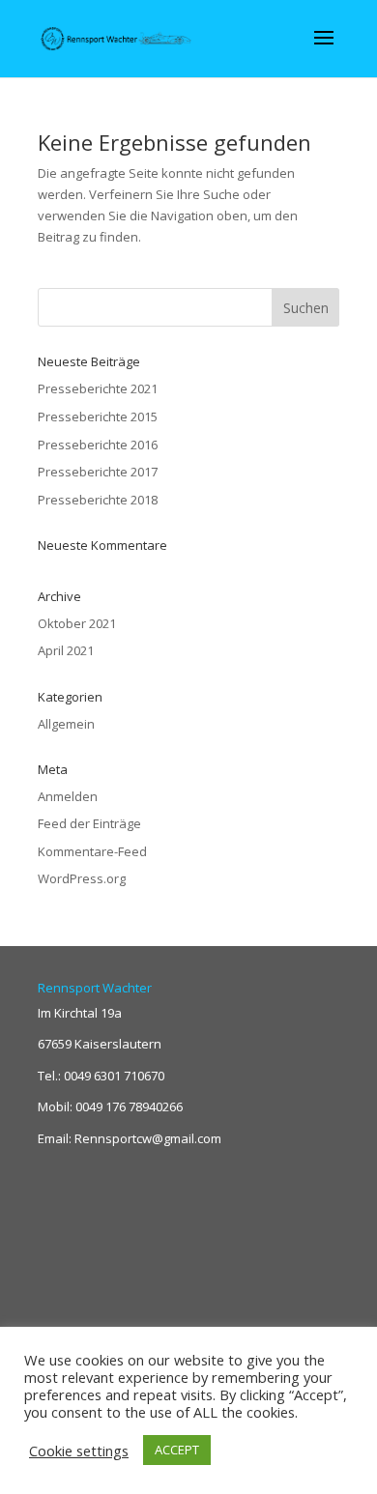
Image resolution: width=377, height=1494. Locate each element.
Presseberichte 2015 (98, 416)
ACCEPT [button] (177, 1449)
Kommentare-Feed (92, 851)
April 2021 (66, 650)
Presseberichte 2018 (98, 499)
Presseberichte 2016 (98, 444)
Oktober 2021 (77, 623)
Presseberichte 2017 (98, 471)
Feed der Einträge (89, 823)
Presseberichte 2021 (98, 388)
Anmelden (68, 796)
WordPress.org (82, 878)
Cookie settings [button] (79, 1450)
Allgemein (66, 724)
